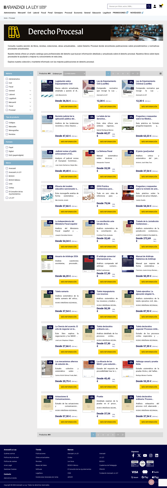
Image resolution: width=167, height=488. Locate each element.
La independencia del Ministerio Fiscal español (66, 222)
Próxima (132, 73)
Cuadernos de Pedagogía (108, 465)
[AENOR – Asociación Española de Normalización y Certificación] (142, 466)
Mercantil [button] (22, 13)
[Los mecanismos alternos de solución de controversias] (47, 368)
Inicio (5, 18)
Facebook (133, 456)
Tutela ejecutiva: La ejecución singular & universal (145, 292)
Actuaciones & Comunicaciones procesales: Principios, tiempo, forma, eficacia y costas (66, 397)
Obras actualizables (42, 457)
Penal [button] (50, 13)
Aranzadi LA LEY (15, 172)
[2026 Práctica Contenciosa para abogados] (89, 193)
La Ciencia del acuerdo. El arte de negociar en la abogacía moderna (66, 327)
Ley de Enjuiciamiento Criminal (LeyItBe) (145, 82)
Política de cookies (10, 461)
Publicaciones (40, 453)
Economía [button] (78, 13)
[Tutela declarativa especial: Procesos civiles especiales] (128, 333)
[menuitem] (10, 13)
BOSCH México (14, 180)
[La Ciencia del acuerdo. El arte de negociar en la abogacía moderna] (47, 333)
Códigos (12, 123)
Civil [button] (29, 13)
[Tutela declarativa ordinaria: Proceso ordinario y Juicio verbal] (128, 404)
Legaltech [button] (107, 13)
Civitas (11, 188)
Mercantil (12, 102)
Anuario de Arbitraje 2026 (66, 256)
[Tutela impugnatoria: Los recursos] (89, 298)
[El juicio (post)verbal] (128, 158)
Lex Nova (71, 461)
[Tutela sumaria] (47, 298)
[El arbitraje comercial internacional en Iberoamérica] (89, 263)
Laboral (12, 94)
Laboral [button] (36, 13)
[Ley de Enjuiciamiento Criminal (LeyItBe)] (128, 88)
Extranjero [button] (59, 13)
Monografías (14, 130)
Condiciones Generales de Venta (47, 477)
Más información (69, 107)
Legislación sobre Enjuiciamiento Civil (63, 82)
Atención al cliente (10, 478)
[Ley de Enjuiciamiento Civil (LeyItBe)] (89, 88)
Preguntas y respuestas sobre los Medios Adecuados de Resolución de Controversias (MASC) (147, 117)
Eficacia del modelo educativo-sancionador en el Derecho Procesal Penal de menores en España (66, 187)
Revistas (12, 134)
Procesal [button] (68, 13)
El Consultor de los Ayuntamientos (16, 193)
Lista (160, 73)
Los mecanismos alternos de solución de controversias (66, 362)
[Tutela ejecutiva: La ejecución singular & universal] (128, 298)
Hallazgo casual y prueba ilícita (147, 362)
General (12, 91)
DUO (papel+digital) (16, 155)
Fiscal (11, 87)
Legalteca (39, 473)
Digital (11, 151)
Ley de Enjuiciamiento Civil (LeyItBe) (106, 82)
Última (137, 73)
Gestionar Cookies (10, 469)
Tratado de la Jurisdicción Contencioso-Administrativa (147, 222)
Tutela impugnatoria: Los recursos (106, 292)
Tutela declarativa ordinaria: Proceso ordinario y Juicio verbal (146, 397)
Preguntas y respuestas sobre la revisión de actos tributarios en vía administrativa (147, 187)
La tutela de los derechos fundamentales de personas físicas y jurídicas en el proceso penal (107, 117)
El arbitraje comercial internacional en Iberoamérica (106, 257)
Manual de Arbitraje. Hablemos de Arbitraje (146, 257)
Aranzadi (12, 168)
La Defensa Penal (104, 151)
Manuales (12, 127)
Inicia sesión (154, 6)
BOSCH (11, 176)
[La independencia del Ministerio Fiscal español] (47, 228)
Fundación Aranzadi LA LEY (108, 473)
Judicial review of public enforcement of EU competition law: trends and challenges (66, 152)
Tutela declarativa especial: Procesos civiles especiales (147, 327)
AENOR (70, 477)
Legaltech (12, 98)
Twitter (139, 456)
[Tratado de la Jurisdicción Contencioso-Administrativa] (128, 228)
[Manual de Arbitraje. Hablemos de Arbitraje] (128, 263)
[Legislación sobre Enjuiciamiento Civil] (47, 88)
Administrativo (14, 79)
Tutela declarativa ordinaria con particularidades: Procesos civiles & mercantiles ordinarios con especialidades (107, 327)
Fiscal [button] (43, 13)
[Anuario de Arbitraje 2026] (47, 263)
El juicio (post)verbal (145, 151)
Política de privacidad (11, 457)
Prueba (100, 396)
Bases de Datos (41, 465)
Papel (11, 147)
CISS (10, 184)
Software (39, 469)
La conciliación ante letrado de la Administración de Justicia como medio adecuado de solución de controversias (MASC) (106, 222)
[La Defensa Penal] (89, 158)
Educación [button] (96, 13)
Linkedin (157, 456)
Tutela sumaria (61, 291)
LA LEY (11, 198)
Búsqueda (148, 6)
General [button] (87, 13)
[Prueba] (89, 404)
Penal (11, 106)
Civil (10, 83)
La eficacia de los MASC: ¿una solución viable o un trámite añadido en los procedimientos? (106, 362)
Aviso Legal (8, 465)
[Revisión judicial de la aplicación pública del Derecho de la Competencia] (47, 123)
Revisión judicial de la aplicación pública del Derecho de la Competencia (64, 117)
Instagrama (151, 456)
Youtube (145, 456)
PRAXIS (102, 469)
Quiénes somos (9, 453)
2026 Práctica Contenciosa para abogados (104, 187)
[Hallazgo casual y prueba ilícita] (128, 368)
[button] (120, 13)
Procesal (12, 110)
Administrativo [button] (10, 13)
